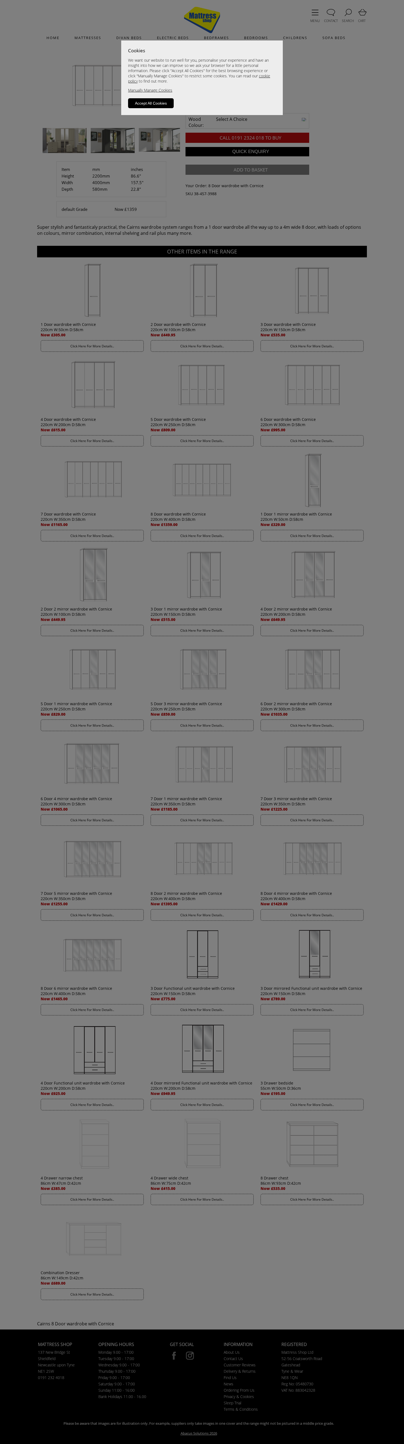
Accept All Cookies (151, 103)
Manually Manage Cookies (150, 90)
